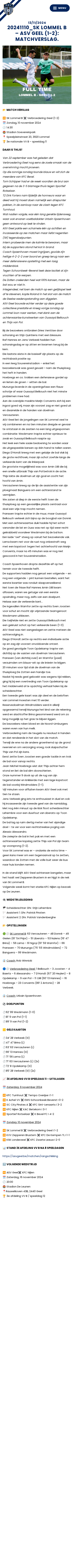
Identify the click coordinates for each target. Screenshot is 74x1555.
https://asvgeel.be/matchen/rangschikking (30, 1156)
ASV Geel (9, 9)
